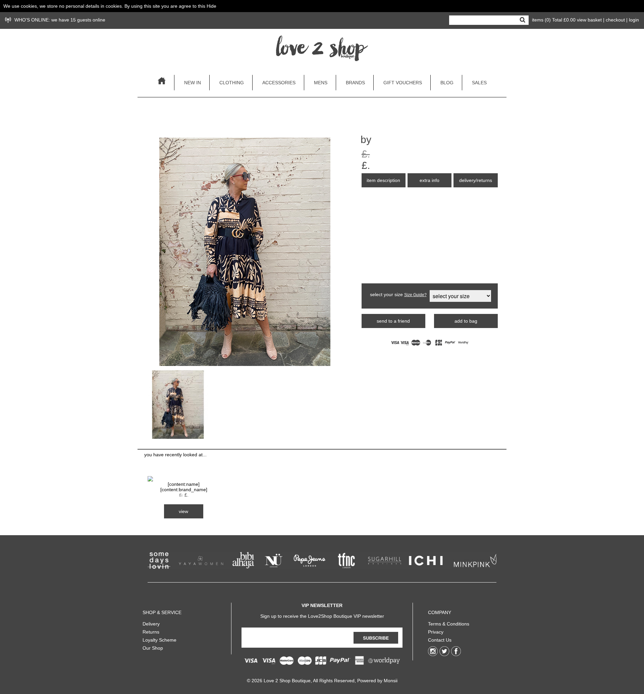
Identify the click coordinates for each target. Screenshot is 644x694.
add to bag (465, 321)
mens (320, 82)
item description (383, 180)
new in (192, 82)
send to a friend (393, 321)
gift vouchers (402, 82)
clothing (231, 82)
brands (355, 82)
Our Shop (153, 646)
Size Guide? (415, 294)
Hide (211, 6)
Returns (151, 630)
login (634, 19)
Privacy (435, 630)
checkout (615, 19)
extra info (429, 180)
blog (446, 82)
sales (479, 82)
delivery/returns (475, 180)
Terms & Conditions (448, 622)
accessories (279, 82)
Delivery (151, 622)
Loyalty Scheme (159, 638)
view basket (589, 19)
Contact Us (439, 638)
